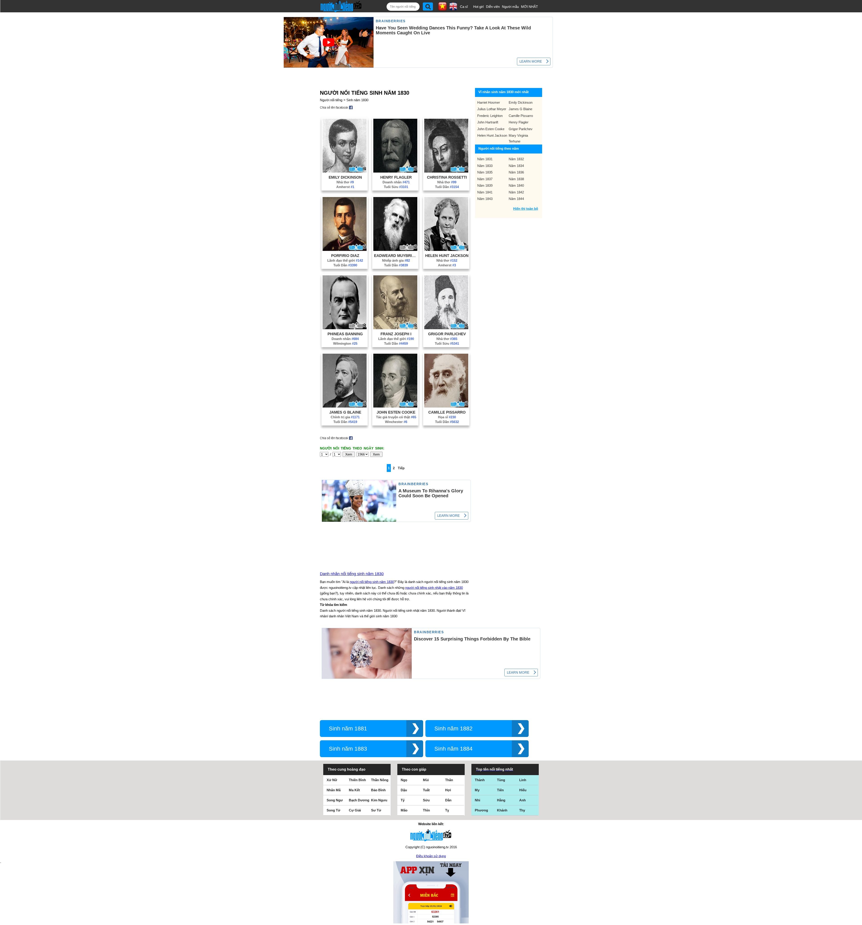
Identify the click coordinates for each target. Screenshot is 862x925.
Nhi (477, 800)
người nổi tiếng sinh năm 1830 (372, 582)
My (477, 790)
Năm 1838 (516, 179)
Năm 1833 (485, 166)
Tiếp (401, 468)
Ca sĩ (464, 7)
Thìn (426, 810)
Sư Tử (376, 810)
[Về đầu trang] (857, 920)
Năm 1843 (485, 199)
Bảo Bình (378, 790)
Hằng (501, 800)
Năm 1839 (485, 185)
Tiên (500, 790)
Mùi (426, 780)
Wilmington (345, 343)
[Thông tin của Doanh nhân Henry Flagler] (395, 171)
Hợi (448, 790)
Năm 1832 (516, 159)
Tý (403, 800)
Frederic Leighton (490, 116)
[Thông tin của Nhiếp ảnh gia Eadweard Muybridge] (395, 250)
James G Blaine (345, 412)
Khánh (502, 810)
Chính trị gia (345, 417)
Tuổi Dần (447, 187)
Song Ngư (335, 800)
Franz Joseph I (395, 334)
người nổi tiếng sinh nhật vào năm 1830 (434, 588)
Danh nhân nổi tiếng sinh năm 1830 (352, 574)
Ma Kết (354, 790)
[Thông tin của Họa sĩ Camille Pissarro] (446, 406)
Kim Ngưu (379, 800)
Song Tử (333, 810)
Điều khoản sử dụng (431, 856)
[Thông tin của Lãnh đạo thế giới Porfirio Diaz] (345, 250)
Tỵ (447, 810)
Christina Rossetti (447, 177)
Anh (522, 800)
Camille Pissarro (447, 412)
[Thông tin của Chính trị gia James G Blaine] (345, 406)
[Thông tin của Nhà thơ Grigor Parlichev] (446, 328)
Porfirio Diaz (345, 256)
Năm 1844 (516, 199)
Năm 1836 (516, 172)
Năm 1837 (485, 179)
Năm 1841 (485, 192)
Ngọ (404, 780)
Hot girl (478, 7)
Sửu (426, 800)
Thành (480, 780)
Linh (522, 780)
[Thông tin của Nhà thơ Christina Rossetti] (446, 171)
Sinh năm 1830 (357, 100)
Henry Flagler (396, 177)
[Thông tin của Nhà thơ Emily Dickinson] (345, 171)
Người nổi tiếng (331, 100)
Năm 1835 (485, 172)
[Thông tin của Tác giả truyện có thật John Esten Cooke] (395, 406)
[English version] (453, 9)
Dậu (404, 790)
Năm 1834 (516, 166)
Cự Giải (355, 810)
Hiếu (522, 790)
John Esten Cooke (396, 412)
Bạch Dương (359, 800)
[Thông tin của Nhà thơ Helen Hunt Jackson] (446, 250)
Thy (522, 810)
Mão (404, 810)
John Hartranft (487, 122)
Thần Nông (379, 780)
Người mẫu (510, 7)
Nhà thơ (345, 182)
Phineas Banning (345, 334)
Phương (481, 810)
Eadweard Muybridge (396, 256)
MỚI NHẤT (529, 7)
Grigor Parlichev (447, 334)
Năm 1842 (516, 192)
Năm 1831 (485, 159)
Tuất (426, 790)
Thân (449, 780)
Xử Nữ (332, 780)
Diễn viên (493, 7)
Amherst (345, 187)
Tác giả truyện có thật (396, 417)
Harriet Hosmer (488, 102)
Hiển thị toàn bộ (525, 208)
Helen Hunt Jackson (446, 256)
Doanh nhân (396, 182)
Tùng (501, 780)
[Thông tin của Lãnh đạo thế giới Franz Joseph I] (395, 328)
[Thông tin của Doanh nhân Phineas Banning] (345, 328)
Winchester (396, 422)
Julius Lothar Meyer (491, 109)
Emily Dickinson (345, 177)
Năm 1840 (516, 185)
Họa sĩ (447, 417)
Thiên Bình (357, 780)
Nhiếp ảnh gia (396, 260)
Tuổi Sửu (396, 187)
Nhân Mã (334, 790)
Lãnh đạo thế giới (345, 260)
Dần (448, 800)
